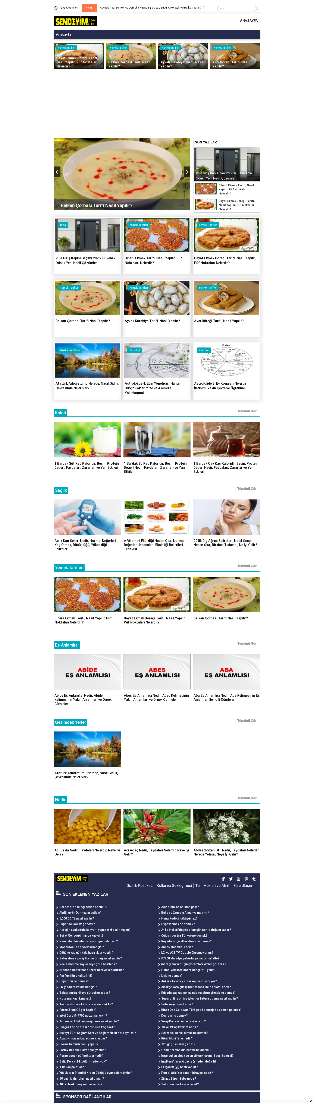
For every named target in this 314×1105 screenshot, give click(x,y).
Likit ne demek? (172, 975)
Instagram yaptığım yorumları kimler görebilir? (193, 964)
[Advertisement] (157, 101)
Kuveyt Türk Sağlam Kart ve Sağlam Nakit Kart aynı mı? (97, 1033)
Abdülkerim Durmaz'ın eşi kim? (80, 912)
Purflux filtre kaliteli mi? (75, 975)
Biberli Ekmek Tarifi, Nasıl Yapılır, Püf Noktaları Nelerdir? (236, 189)
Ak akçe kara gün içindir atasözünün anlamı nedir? (196, 987)
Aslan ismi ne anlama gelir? (180, 907)
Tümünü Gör (247, 411)
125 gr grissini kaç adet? (178, 1044)
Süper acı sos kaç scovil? (77, 924)
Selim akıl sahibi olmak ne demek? (184, 1033)
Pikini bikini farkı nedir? (177, 1038)
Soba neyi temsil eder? (177, 1004)
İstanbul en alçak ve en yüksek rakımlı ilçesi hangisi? (197, 1055)
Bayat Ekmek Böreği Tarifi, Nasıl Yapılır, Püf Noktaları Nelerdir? (237, 205)
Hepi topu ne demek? (74, 981)
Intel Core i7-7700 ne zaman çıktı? (83, 1015)
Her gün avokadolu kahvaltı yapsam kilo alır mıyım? (95, 929)
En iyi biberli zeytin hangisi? (78, 987)
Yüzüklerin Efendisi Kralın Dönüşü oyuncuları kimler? (96, 1072)
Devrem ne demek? (174, 1015)
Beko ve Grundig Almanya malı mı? (185, 912)
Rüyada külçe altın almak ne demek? (186, 941)
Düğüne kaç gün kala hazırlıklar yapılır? (86, 952)
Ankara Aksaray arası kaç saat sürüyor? (189, 981)
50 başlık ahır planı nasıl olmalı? (81, 1078)
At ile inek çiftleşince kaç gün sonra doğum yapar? (196, 929)
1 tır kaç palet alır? (72, 1067)
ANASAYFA (249, 21)
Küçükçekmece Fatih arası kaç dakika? (86, 1004)
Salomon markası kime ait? (180, 1084)
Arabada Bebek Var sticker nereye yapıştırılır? (91, 970)
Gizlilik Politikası (140, 885)
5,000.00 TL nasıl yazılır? (76, 918)
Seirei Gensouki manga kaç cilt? (81, 935)
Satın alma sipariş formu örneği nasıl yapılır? (90, 958)
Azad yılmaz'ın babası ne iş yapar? (83, 1038)
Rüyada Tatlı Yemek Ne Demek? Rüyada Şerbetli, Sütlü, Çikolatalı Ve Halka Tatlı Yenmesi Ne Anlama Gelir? (151, 8)
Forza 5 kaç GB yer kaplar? (78, 1010)
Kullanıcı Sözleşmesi (174, 885)
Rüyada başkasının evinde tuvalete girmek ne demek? (198, 992)
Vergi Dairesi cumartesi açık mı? (183, 1021)
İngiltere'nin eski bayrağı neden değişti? (188, 1061)
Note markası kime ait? (75, 998)
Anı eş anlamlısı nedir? (177, 947)
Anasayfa (63, 34)
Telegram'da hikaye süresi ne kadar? (84, 992)
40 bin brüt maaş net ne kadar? (80, 1084)
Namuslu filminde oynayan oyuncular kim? (88, 941)
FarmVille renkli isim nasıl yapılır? (82, 1050)
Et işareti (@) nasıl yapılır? (179, 1067)
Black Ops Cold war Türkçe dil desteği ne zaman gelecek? (201, 1010)
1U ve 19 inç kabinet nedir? (179, 1027)
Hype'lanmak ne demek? (178, 924)
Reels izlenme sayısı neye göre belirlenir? (88, 964)
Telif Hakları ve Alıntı (212, 885)
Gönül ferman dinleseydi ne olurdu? (186, 1050)
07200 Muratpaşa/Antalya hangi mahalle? (190, 958)
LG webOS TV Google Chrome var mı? (187, 952)
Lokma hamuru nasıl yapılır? (78, 1044)
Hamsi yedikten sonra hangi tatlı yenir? (188, 970)
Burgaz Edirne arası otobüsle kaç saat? (87, 1027)
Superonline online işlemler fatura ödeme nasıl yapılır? (199, 998)
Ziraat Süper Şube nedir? (178, 1078)
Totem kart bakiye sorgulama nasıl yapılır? (89, 1021)
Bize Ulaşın (242, 885)
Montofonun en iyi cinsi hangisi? (81, 947)
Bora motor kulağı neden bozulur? (83, 907)
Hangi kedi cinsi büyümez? (179, 918)
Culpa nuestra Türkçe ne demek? (184, 935)
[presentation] (200, 8)
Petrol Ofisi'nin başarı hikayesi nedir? (187, 1072)
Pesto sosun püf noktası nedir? (81, 1055)
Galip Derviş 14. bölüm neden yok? (83, 1061)
